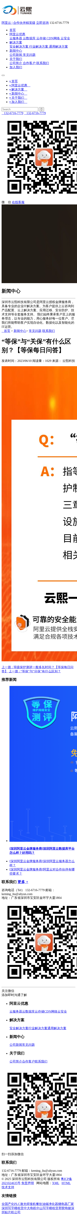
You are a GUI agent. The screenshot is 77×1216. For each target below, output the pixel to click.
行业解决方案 (38, 46)
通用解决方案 (58, 46)
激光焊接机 (28, 1204)
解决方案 (15, 42)
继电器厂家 (66, 1204)
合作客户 (29, 63)
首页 (12, 30)
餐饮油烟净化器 (47, 1204)
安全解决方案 (18, 46)
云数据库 (29, 38)
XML (55, 1183)
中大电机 (30, 1208)
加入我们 (15, 67)
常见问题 (29, 54)
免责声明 (27, 1183)
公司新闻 (15, 54)
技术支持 (8, 1187)
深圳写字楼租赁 (13, 1208)
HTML (66, 1183)
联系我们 (42, 63)
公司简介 (15, 63)
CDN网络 (53, 38)
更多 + (23, 882)
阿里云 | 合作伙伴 (18, 22)
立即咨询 (42, 22)
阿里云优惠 (17, 34)
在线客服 (18, 202)
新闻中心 (15, 50)
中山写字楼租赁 (47, 1208)
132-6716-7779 (12, 113)
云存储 (41, 38)
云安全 (65, 38)
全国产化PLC (11, 1204)
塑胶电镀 (64, 1208)
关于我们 (15, 59)
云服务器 (15, 38)
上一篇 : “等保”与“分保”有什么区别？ (35, 671)
